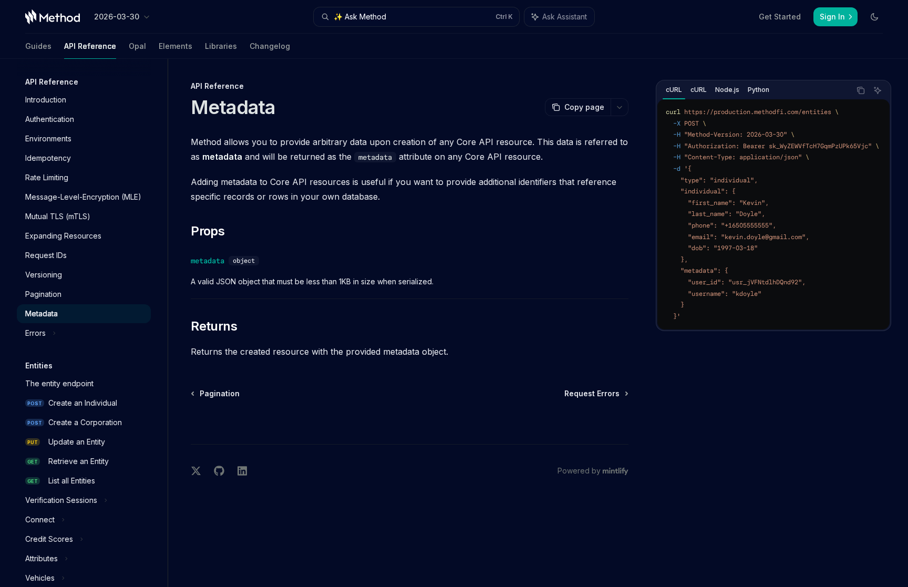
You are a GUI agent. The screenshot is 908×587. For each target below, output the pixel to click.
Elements (175, 46)
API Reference (90, 46)
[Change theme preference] (874, 16)
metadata (207, 260)
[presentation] (92, 323)
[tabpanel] (773, 214)
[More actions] (619, 107)
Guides (38, 46)
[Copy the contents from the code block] (861, 90)
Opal (137, 46)
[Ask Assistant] (877, 90)
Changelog (270, 46)
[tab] (674, 90)
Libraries (221, 46)
